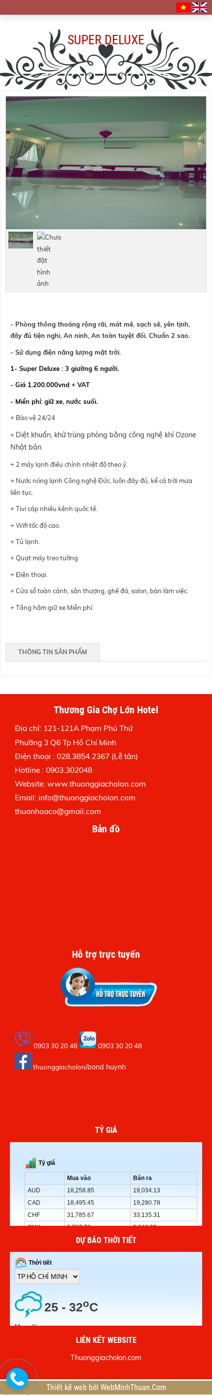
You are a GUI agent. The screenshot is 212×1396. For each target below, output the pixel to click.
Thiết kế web (67, 1387)
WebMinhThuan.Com (133, 1387)
